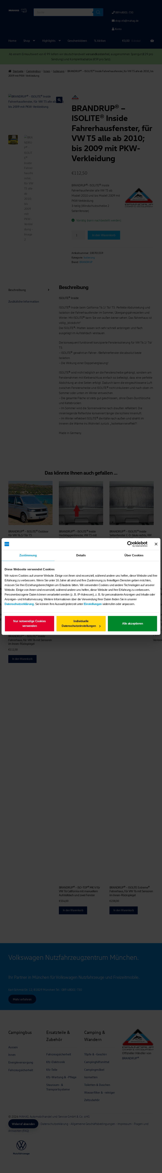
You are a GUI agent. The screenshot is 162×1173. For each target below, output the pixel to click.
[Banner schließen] (156, 544)
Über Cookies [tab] (133, 555)
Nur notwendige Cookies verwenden (29, 623)
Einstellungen (93, 604)
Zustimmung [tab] (28, 555)
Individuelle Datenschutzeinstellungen (79, 623)
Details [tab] (81, 555)
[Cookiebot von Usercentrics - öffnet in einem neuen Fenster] (130, 544)
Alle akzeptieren (132, 623)
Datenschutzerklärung (19, 604)
